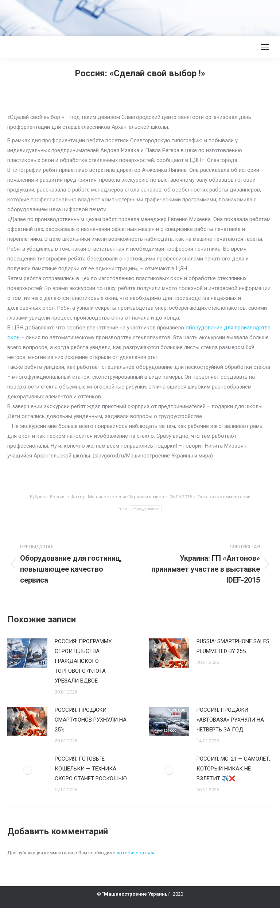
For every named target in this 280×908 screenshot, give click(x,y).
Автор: (117, 496)
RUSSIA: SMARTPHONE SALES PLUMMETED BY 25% (233, 646)
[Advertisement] (132, 16)
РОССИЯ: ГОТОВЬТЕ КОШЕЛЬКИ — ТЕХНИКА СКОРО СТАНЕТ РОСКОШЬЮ (91, 769)
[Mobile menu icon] (265, 47)
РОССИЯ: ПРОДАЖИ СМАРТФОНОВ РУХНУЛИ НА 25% (91, 720)
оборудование (145, 509)
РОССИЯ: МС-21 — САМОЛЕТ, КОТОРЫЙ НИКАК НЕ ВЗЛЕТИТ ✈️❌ (233, 769)
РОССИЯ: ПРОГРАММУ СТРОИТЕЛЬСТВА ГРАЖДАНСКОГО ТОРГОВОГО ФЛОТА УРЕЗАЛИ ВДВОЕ (83, 661)
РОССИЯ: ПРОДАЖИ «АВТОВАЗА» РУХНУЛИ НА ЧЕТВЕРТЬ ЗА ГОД (230, 720)
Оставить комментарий (224, 496)
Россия (58, 496)
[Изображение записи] (27, 653)
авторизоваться (135, 852)
